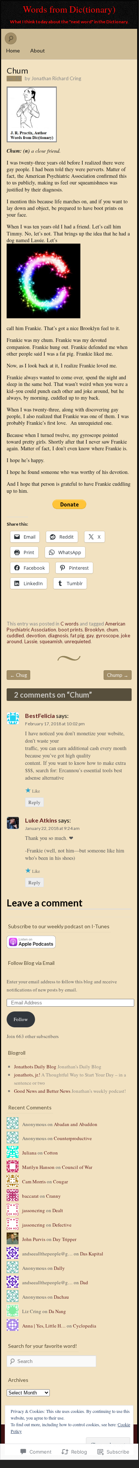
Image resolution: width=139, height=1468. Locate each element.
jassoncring (33, 1210)
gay (90, 635)
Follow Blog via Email (31, 963)
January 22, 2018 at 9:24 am (52, 828)
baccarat (30, 1196)
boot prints (70, 630)
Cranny (53, 1196)
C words (69, 624)
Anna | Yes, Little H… (44, 1325)
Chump (117, 675)
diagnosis (58, 635)
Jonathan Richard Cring (56, 78)
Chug (18, 675)
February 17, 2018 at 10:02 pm (55, 723)
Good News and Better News (42, 1091)
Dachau (61, 1297)
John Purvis (33, 1239)
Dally (59, 1268)
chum (112, 630)
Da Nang (57, 1311)
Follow (21, 1019)
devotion (36, 635)
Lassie (30, 641)
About (37, 50)
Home (13, 50)
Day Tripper (64, 1239)
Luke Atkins (41, 820)
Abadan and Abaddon (75, 1124)
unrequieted (78, 641)
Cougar (60, 1181)
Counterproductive (73, 1138)
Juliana (29, 1152)
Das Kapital (91, 1253)
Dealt (57, 1210)
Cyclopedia (84, 1325)
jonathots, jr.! (27, 1074)
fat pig (77, 635)
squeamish (50, 641)
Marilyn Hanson (38, 1167)
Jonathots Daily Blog (35, 1066)
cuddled (15, 635)
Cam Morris (34, 1181)
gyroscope (107, 635)
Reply (34, 802)
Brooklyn (94, 630)
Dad (84, 1282)
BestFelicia (40, 715)
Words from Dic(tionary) (69, 9)
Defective (62, 1224)
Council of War (77, 1167)
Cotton (51, 1152)
